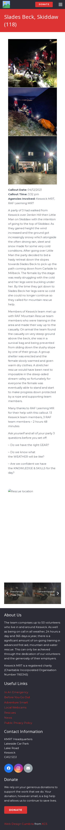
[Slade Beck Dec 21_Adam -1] (32, 112)
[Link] (6, 4)
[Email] (28, 768)
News (8, 717)
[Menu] (60, 4)
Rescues (10, 712)
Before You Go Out (17, 697)
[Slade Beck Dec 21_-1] (32, 160)
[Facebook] (8, 768)
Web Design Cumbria (19, 824)
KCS (44, 824)
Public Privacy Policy (18, 723)
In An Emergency (16, 692)
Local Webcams (15, 707)
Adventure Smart (16, 702)
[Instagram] (18, 768)
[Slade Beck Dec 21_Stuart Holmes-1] (32, 63)
